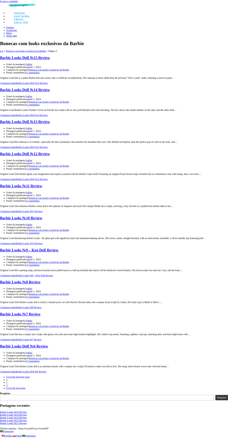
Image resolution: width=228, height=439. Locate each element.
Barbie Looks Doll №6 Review (24, 346)
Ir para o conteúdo (9, 1)
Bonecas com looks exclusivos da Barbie (26, 51)
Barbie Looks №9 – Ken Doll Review (29, 250)
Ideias (9, 33)
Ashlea (28, 64)
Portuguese (8, 431)
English (8, 436)
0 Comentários (32, 72)
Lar (1, 51)
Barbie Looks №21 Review (13, 423)
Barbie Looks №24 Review (13, 415)
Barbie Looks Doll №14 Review (25, 90)
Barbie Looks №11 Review (21, 186)
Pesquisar (5, 393)
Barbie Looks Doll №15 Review (25, 58)
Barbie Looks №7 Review (20, 314)
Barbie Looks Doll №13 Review (25, 122)
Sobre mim (11, 36)
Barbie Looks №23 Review (13, 417)
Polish (18, 436)
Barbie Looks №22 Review (13, 420)
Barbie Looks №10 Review (21, 218)
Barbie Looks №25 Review (13, 412)
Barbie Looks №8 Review (20, 282)
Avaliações (11, 30)
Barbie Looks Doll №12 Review (25, 154)
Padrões (10, 27)
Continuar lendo (24, 83)
